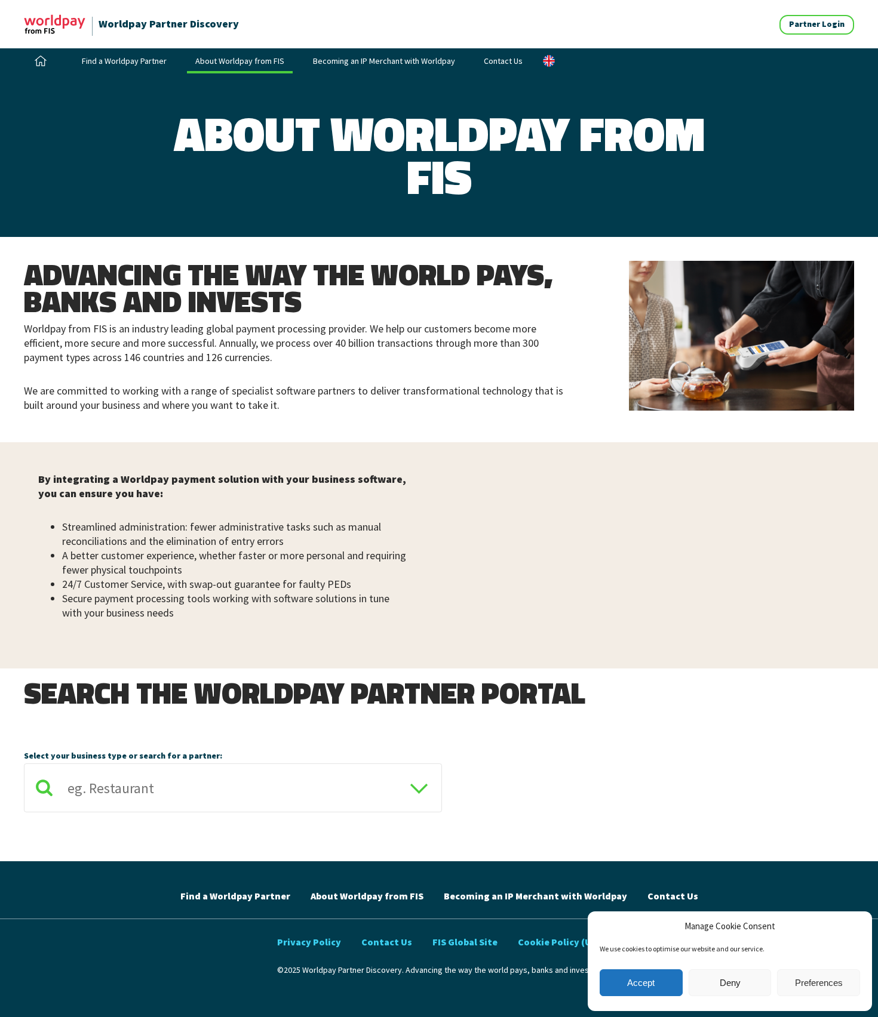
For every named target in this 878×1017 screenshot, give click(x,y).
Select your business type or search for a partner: (123, 755)
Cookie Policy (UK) (559, 942)
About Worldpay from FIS (239, 61)
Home (43, 60)
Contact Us (503, 61)
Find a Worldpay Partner (124, 61)
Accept (641, 983)
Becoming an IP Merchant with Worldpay (384, 61)
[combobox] (233, 790)
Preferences (819, 983)
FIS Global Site (465, 942)
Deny (730, 983)
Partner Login (817, 24)
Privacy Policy (309, 942)
